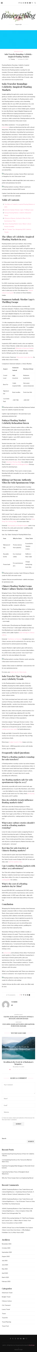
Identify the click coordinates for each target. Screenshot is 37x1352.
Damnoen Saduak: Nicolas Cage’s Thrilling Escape (18, 210)
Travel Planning (6, 1322)
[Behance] (27, 3)
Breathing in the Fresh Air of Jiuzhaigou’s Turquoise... (18, 1063)
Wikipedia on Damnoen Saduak (24, 348)
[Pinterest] (25, 3)
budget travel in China (15, 742)
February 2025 (6, 1281)
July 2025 (4, 1260)
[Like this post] (21, 995)
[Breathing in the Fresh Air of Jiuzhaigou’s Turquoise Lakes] (18, 1048)
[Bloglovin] (32, 3)
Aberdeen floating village (13, 462)
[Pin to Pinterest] (27, 995)
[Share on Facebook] (23, 995)
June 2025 (5, 1265)
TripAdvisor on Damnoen (14, 639)
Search (4, 1138)
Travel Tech (5, 1326)
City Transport (6, 1305)
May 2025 (5, 1269)
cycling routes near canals (9, 729)
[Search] (35, 3)
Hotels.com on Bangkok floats (20, 464)
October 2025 (6, 1248)
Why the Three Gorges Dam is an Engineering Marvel (17, 1178)
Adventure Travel (7, 1292)
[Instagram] (23, 3)
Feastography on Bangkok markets (17, 525)
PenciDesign (32, 1345)
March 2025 (5, 1277)
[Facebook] (10, 1339)
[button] (3, 1053)
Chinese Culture (7, 1301)
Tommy (13, 59)
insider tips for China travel (18, 672)
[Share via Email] (29, 995)
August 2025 (6, 1256)
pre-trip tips (30, 793)
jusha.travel (5, 127)
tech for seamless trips (15, 862)
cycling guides (6, 879)
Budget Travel (6, 1297)
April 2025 (5, 1273)
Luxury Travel (6, 1309)
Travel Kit (5, 1317)
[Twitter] (21, 3)
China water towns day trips (24, 357)
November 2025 (6, 1244)
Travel (4, 1313)
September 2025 (7, 1252)
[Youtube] (30, 3)
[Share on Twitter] (25, 995)
